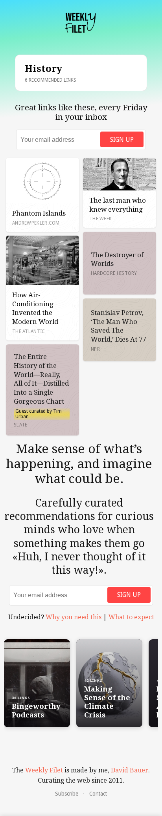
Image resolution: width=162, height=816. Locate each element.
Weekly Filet (44, 770)
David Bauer (129, 770)
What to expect (131, 617)
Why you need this (73, 617)
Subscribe (66, 793)
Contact (98, 793)
